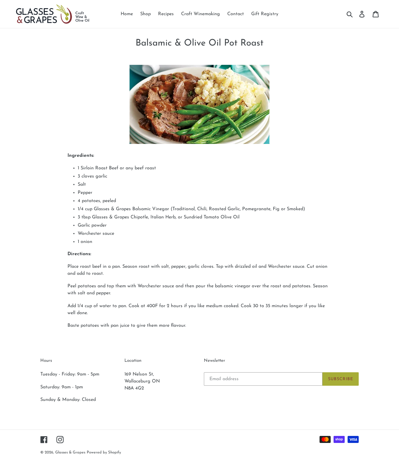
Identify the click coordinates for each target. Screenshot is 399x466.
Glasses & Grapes (70, 452)
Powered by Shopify (104, 452)
